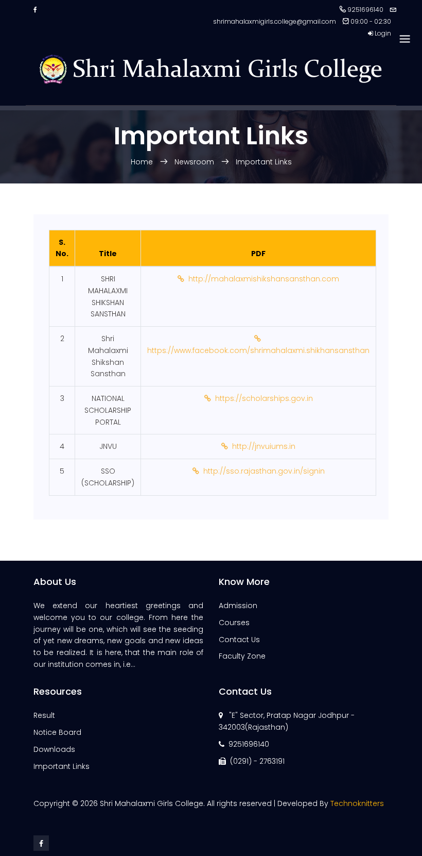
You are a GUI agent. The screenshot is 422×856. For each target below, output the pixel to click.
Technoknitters (357, 803)
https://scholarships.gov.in (262, 398)
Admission (238, 605)
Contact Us (239, 639)
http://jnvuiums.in (261, 446)
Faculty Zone (242, 656)
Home (143, 162)
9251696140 (248, 744)
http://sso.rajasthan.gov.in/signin (262, 471)
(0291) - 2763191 (257, 761)
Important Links (264, 162)
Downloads (54, 749)
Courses (234, 622)
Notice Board (57, 732)
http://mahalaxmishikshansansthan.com (261, 279)
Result (44, 715)
